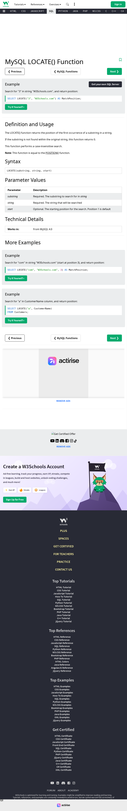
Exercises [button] (54, 4)
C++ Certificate (63, 763)
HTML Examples (62, 686)
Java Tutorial (63, 615)
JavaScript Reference (62, 642)
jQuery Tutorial (64, 621)
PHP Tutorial (63, 612)
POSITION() (52, 153)
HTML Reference (62, 636)
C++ (114, 11)
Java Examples (62, 714)
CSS (23, 11)
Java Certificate (63, 760)
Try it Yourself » (16, 107)
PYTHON (63, 11)
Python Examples (62, 701)
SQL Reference (62, 646)
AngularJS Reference (62, 667)
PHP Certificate (64, 754)
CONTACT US (63, 569)
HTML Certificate (63, 735)
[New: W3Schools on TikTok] (75, 441)
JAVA (75, 11)
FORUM (51, 790)
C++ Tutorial (63, 618)
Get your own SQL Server (105, 84)
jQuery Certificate (63, 757)
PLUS (63, 531)
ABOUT (62, 790)
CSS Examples (62, 689)
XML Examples (62, 717)
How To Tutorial (63, 596)
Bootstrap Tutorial (63, 608)
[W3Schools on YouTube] (52, 441)
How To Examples (62, 695)
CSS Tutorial (63, 590)
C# (122, 11)
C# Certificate (64, 766)
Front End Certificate (63, 745)
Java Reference (62, 664)
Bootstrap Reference (62, 655)
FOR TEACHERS (63, 554)
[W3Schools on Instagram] (71, 441)
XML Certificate (64, 769)
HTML (13, 11)
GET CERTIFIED (63, 546)
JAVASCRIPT (37, 11)
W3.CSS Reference (62, 652)
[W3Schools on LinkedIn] (57, 441)
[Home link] (6, 4)
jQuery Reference (62, 670)
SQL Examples (62, 698)
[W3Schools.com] (63, 523)
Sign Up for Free (15, 499)
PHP (85, 11)
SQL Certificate (63, 748)
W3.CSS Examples (62, 704)
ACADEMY (73, 790)
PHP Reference (62, 658)
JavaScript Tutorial (63, 593)
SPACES (63, 538)
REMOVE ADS (63, 400)
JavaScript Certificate (63, 742)
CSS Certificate (63, 738)
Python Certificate (63, 751)
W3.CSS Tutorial (63, 605)
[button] (67, 4)
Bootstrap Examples (62, 707)
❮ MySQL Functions (66, 71)
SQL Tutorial (63, 599)
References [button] (37, 4)
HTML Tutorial (63, 587)
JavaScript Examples (62, 692)
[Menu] (4, 11)
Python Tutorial (63, 602)
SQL (51, 11)
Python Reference (62, 649)
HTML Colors (62, 661)
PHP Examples (62, 711)
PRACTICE (63, 562)
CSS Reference (62, 639)
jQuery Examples (62, 720)
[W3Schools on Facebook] (67, 441)
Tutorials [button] (19, 4)
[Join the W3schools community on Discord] (62, 441)
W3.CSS (96, 11)
